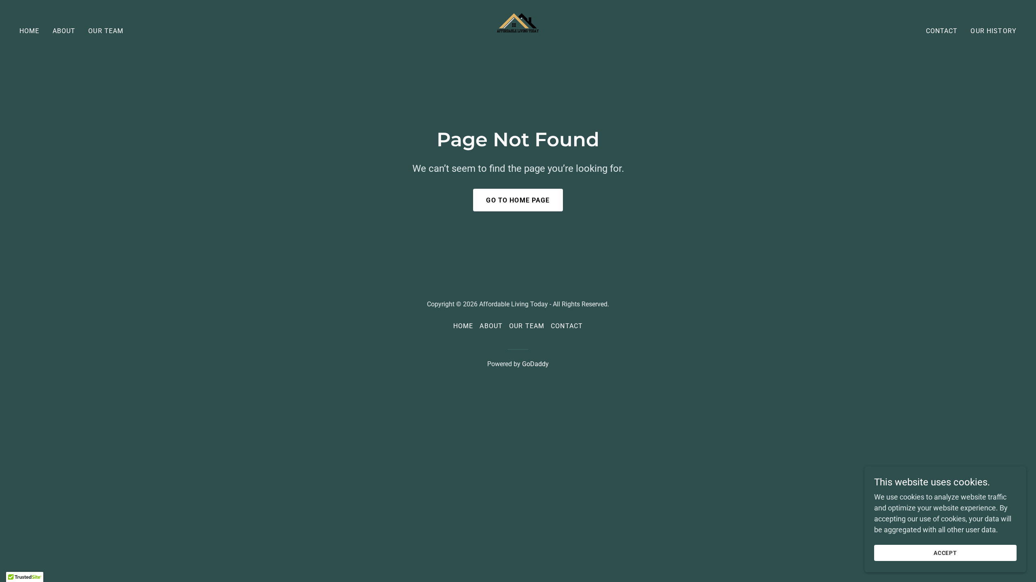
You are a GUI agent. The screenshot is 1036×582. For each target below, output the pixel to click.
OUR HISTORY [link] (993, 31)
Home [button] (463, 326)
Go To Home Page (518, 200)
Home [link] (29, 31)
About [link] (64, 31)
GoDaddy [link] (535, 364)
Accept (945, 553)
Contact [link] (942, 31)
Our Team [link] (105, 31)
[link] (518, 30)
